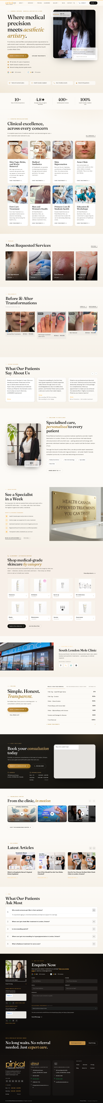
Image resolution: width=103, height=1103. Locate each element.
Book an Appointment (12, 538)
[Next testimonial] (96, 373)
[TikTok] (10, 1081)
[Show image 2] (75, 56)
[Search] (74, 3)
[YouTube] (22, 1081)
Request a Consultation (18, 766)
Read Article (11, 877)
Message (34, 992)
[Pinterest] (7, 1081)
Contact (69, 3)
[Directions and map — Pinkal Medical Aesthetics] (13, 1003)
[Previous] (90, 848)
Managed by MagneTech (92, 1100)
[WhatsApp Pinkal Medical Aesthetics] (10, 1003)
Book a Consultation (17, 56)
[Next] (94, 848)
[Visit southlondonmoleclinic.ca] (76, 665)
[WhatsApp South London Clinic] (10, 1020)
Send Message (36, 1017)
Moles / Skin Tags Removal (56, 686)
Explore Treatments (39, 56)
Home (14, 3)
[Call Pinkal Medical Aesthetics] (7, 1003)
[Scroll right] (94, 801)
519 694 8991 (40, 766)
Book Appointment (76, 1043)
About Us (84, 1068)
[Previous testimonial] (92, 373)
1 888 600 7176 (36, 1082)
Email (33, 985)
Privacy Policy (58, 1012)
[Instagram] (16, 1081)
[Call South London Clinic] (7, 1020)
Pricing (39, 3)
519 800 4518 (59, 1075)
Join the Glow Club (34, 626)
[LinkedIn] (19, 1081)
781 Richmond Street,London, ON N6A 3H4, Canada (15, 776)
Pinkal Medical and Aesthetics (16, 1100)
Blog (63, 3)
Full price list (14, 715)
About (21, 3)
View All (83, 306)
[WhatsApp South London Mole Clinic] (71, 665)
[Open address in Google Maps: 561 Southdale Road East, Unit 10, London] (61, 665)
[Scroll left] (90, 801)
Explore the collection (15, 626)
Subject (67, 985)
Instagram (92, 306)
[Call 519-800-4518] (66, 665)
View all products (89, 573)
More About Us (53, 470)
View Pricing (92, 1043)
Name (33, 978)
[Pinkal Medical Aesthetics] (9, 3)
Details (25, 334)
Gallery (55, 3)
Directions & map (20, 1002)
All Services (90, 135)
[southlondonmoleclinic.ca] (13, 1020)
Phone (67, 978)
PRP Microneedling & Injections (76, 686)
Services (30, 3)
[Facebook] (13, 1081)
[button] (51, 912)
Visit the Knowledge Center (19, 827)
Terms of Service (67, 1012)
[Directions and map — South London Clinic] (16, 1020)
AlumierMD (47, 3)
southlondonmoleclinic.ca (62, 1082)
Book (92, 3)
